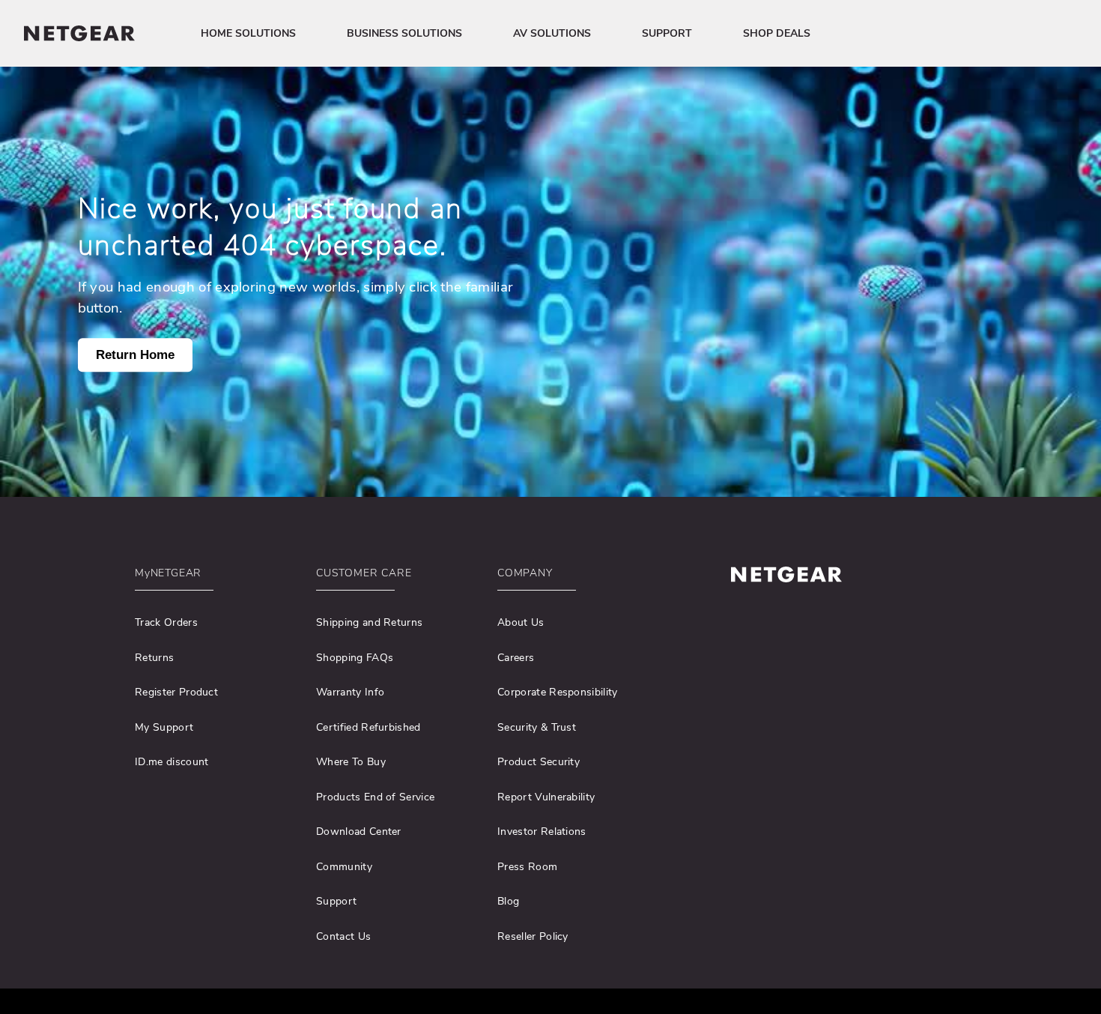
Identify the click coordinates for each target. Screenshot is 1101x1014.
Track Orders (166, 622)
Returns (154, 658)
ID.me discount (171, 762)
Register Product (176, 692)
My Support (164, 727)
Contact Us (343, 936)
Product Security (538, 762)
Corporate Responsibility (557, 692)
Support (336, 901)
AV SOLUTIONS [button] (552, 33)
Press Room (527, 867)
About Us (521, 622)
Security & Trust (536, 727)
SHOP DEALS (776, 33)
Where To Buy (351, 762)
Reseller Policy (532, 936)
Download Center (358, 831)
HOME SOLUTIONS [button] (248, 33)
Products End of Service (375, 797)
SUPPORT (667, 33)
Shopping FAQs (354, 658)
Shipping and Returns (369, 622)
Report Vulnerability (546, 797)
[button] (216, 577)
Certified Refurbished (368, 727)
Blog (508, 901)
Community (344, 867)
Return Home (135, 355)
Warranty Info (350, 692)
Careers (515, 658)
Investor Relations (541, 831)
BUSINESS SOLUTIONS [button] (404, 33)
